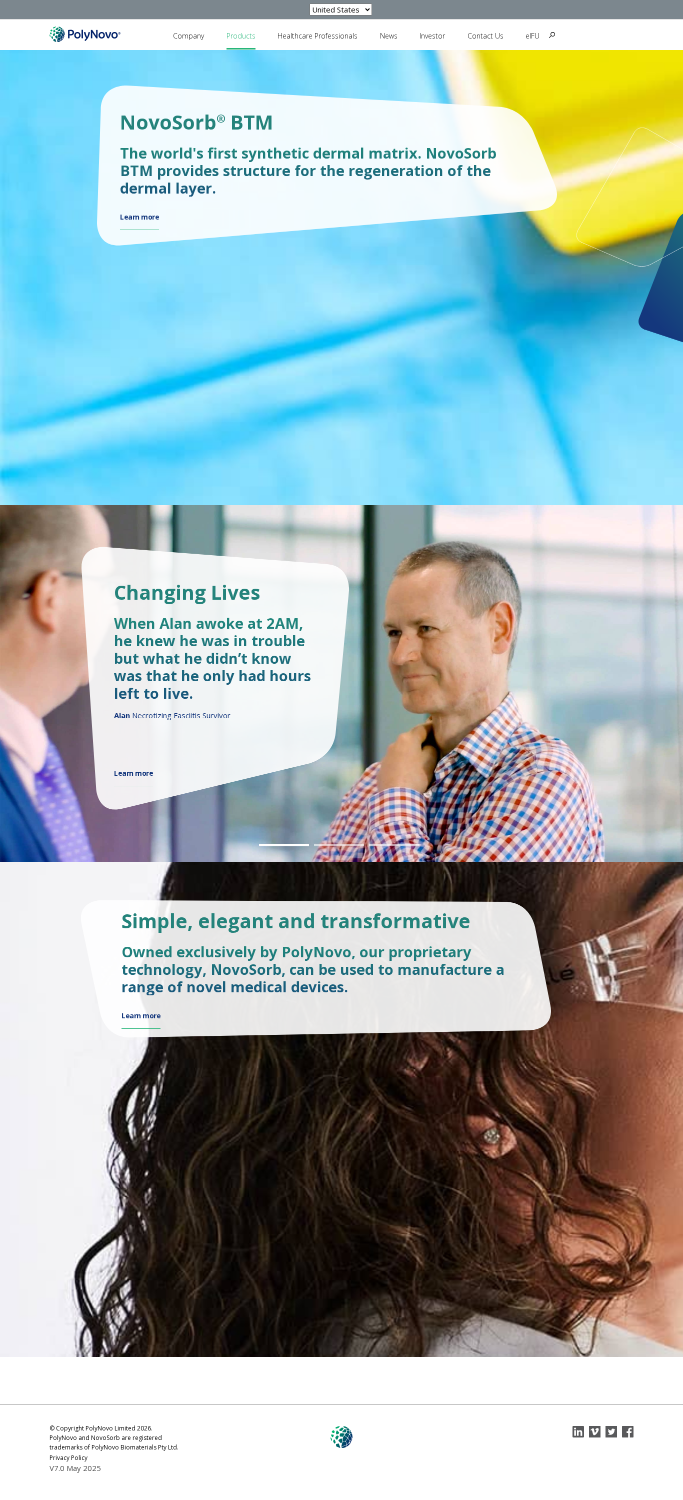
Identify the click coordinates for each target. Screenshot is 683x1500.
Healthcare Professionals (318, 36)
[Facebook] (628, 1431)
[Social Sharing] (578, 1431)
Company (188, 36)
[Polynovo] (85, 34)
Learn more (139, 217)
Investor (432, 36)
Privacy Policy (69, 1457)
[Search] (552, 35)
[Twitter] (611, 1431)
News (389, 36)
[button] (286, 845)
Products (241, 36)
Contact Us (486, 36)
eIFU (533, 36)
